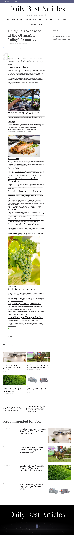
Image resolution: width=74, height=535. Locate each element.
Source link (10, 336)
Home (8, 19)
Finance (13, 19)
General (40, 19)
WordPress (35, 522)
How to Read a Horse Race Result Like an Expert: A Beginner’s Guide (38, 366)
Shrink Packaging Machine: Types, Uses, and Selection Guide (37, 389)
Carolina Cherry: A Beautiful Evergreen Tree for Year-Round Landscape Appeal (12, 390)
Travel (34, 19)
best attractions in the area (28, 82)
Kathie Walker (19, 43)
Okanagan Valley (21, 58)
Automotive (64, 19)
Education (52, 19)
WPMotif (47, 522)
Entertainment (27, 19)
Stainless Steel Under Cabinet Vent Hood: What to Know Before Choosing (13, 367)
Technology (19, 19)
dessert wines (12, 173)
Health (58, 19)
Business (5, 364)
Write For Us (41, 24)
